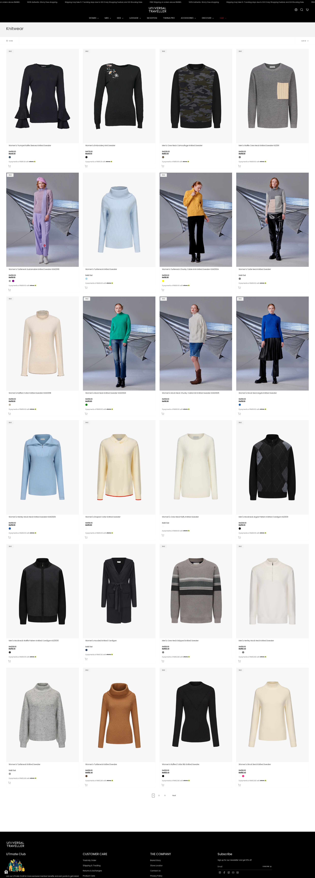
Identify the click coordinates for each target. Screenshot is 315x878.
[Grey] (240, 157)
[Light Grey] (10, 281)
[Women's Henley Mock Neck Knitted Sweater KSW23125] (42, 467)
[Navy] (86, 650)
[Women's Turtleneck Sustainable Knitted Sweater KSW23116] (42, 220)
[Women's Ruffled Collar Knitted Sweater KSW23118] (42, 344)
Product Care (89, 876)
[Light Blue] (86, 279)
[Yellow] (163, 281)
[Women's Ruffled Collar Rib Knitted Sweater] (196, 715)
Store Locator (156, 865)
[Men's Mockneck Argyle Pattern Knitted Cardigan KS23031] (272, 467)
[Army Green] (163, 157)
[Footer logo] (15, 844)
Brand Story (155, 860)
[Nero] (86, 157)
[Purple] (13, 281)
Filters (11, 41)
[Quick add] (43, 165)
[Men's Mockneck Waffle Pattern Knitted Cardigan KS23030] (42, 591)
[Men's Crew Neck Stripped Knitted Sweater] (196, 591)
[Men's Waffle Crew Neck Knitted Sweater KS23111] (272, 96)
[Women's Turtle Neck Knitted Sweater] (272, 220)
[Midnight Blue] (10, 157)
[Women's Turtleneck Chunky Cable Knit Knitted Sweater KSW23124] (196, 220)
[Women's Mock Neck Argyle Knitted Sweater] (272, 344)
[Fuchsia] (243, 776)
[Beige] (10, 405)
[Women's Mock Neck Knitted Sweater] (272, 715)
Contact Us (155, 870)
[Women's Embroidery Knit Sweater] (119, 96)
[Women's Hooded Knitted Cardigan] (119, 591)
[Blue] (240, 405)
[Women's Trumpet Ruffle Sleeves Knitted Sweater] (42, 96)
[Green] (86, 405)
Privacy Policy (156, 876)
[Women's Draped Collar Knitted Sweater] (119, 467)
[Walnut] (86, 776)
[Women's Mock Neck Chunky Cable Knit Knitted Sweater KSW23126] (196, 344)
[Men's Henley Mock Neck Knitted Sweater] (272, 591)
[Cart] (307, 10)
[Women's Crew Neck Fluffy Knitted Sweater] (196, 467)
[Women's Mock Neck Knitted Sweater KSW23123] (119, 344)
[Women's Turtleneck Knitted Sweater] (119, 220)
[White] (163, 405)
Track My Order (89, 860)
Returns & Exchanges (92, 870)
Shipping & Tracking (92, 865)
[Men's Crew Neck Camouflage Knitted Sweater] (196, 96)
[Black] (240, 528)
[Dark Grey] (10, 652)
